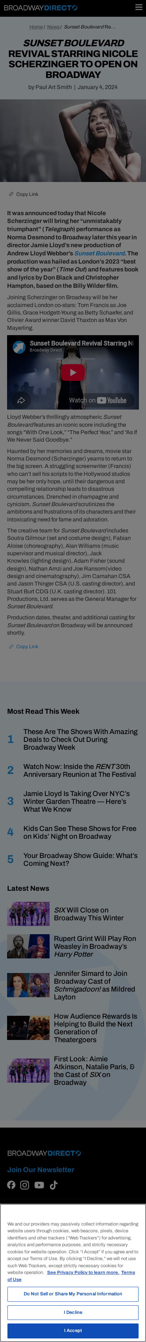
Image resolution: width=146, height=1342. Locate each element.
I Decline (73, 1312)
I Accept (73, 1330)
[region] (73, 1273)
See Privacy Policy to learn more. (83, 1272)
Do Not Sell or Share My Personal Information (73, 1293)
